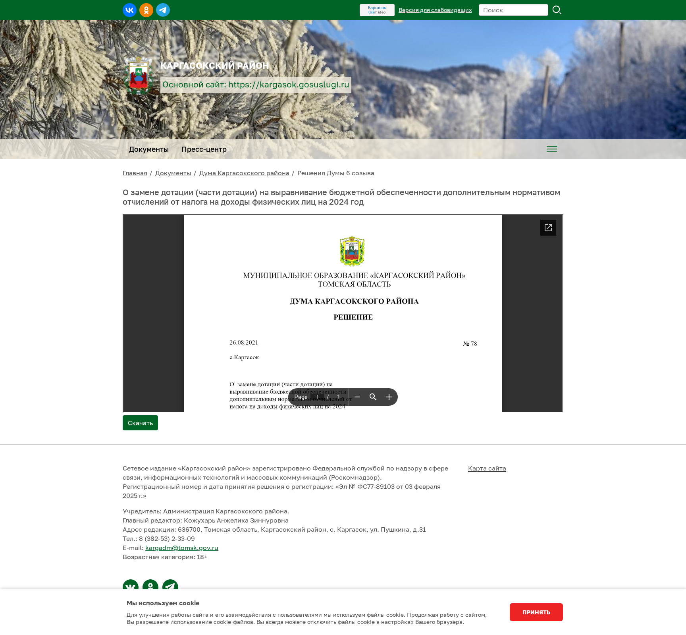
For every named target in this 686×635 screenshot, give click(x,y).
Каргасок (377, 7)
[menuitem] (551, 149)
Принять (536, 612)
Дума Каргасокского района (244, 173)
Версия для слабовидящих (435, 9)
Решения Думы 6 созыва (335, 173)
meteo (377, 12)
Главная (135, 173)
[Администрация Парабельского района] (150, 587)
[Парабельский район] (131, 587)
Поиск (557, 10)
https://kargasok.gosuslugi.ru (288, 84)
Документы (173, 173)
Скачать (140, 423)
